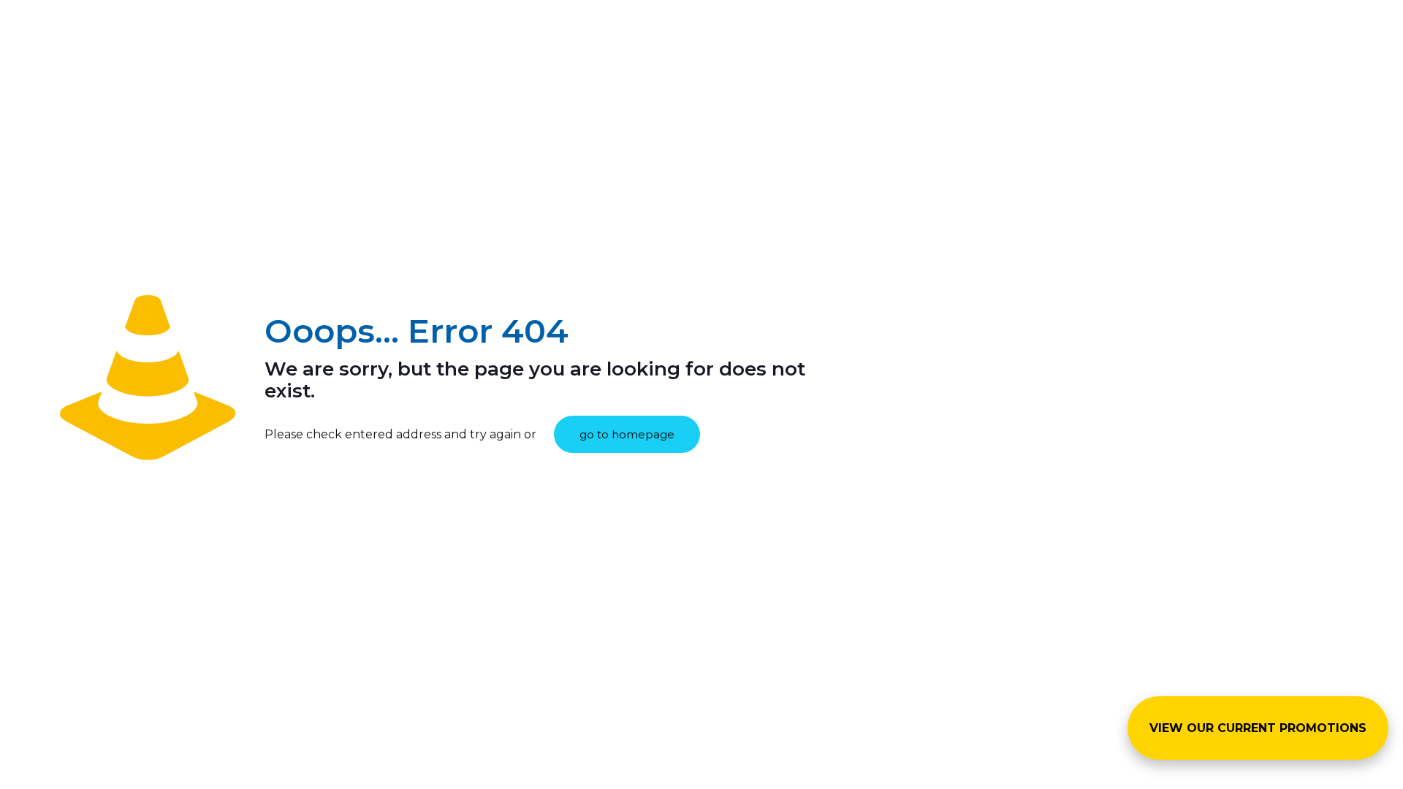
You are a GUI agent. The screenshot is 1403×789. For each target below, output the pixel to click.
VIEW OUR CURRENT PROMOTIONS (1257, 728)
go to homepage (626, 434)
